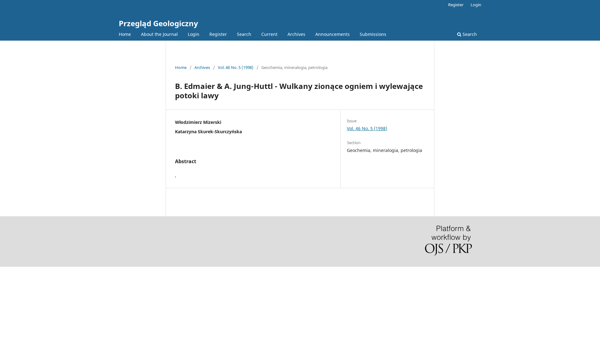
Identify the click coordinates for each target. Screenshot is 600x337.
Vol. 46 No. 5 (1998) (235, 67)
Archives (296, 34)
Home (125, 34)
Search (244, 34)
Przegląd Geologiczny (158, 23)
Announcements (332, 34)
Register (218, 34)
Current (269, 34)
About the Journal (159, 34)
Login (193, 34)
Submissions (373, 34)
